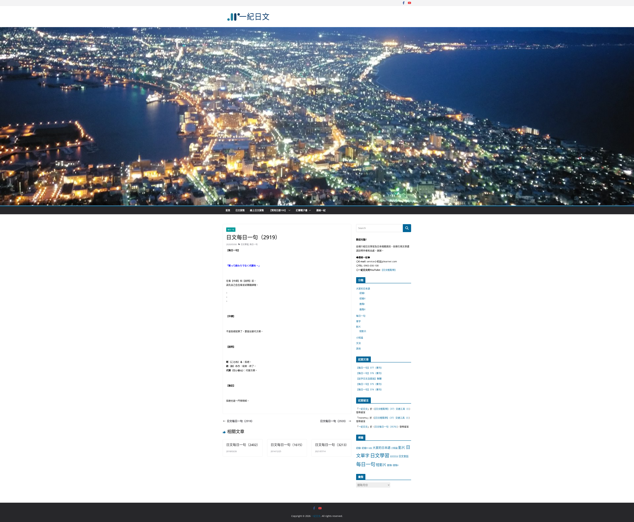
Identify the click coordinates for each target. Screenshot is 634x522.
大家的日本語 (363, 288)
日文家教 (240, 210)
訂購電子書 (301, 210)
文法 (358, 343)
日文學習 (245, 244)
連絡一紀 (321, 210)
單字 (358, 321)
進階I (362, 303)
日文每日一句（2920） (333, 421)
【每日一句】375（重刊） (369, 384)
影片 (358, 326)
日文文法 (394, 456)
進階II (362, 309)
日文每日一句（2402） (243, 445)
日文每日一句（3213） (332, 445)
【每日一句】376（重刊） (369, 373)
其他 (358, 348)
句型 (370, 448)
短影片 (362, 331)
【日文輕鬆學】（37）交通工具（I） (392, 408)
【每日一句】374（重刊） (369, 389)
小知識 (359, 337)
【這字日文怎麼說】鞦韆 (369, 378)
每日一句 (231, 229)
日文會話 (403, 456)
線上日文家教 (257, 210)
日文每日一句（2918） (240, 421)
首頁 (228, 210)
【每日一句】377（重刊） (369, 367)
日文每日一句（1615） (287, 445)
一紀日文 (363, 408)
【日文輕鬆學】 (389, 269)
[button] (289, 210)
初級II (362, 298)
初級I (362, 293)
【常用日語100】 (278, 210)
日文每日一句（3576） (386, 426)
